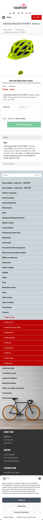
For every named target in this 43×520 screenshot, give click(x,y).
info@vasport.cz (13, 461)
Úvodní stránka (7, 30)
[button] (40, 478)
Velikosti (6, 107)
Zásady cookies (8, 517)
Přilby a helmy (19, 30)
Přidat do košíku (24, 124)
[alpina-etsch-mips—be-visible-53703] (21, 73)
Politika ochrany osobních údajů (26, 517)
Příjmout (21, 500)
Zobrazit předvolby (21, 512)
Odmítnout (21, 506)
